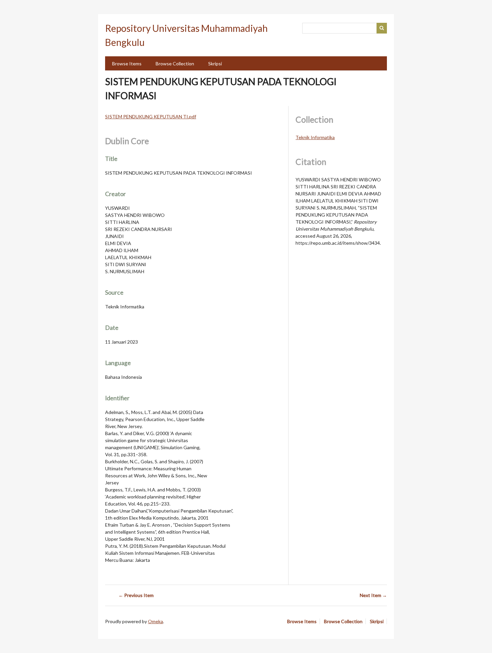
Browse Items (127, 63)
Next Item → (373, 595)
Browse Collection (175, 63)
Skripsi (215, 63)
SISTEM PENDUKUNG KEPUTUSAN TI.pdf (150, 116)
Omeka (155, 621)
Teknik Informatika (315, 137)
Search (382, 28)
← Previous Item (136, 595)
